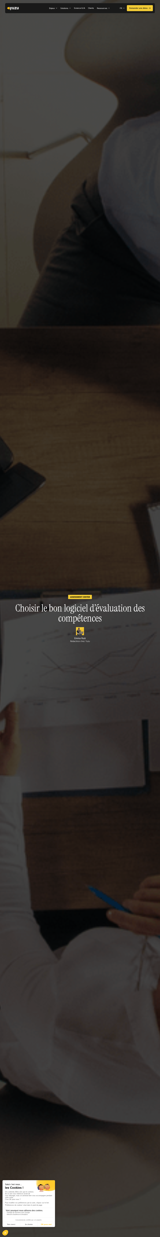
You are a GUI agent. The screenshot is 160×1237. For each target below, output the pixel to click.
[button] (53, 8)
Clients (91, 8)
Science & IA (79, 8)
